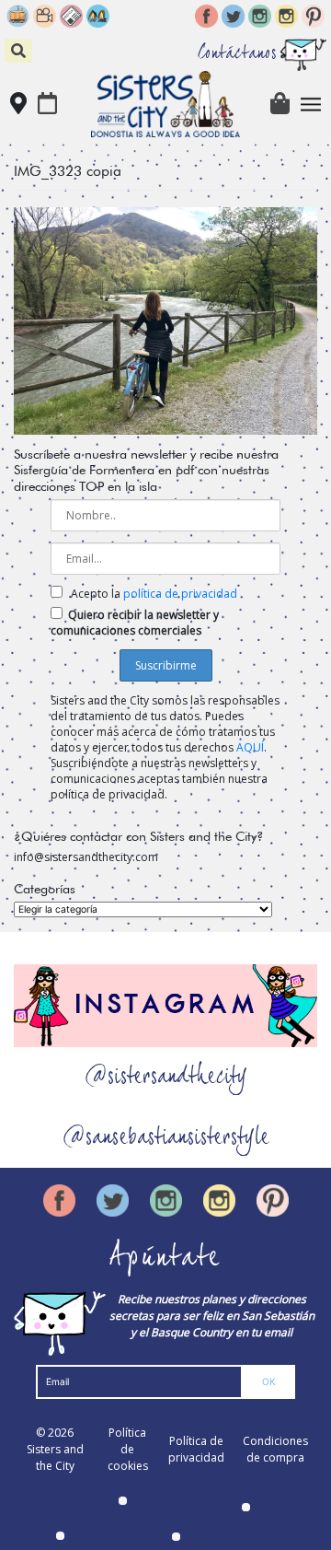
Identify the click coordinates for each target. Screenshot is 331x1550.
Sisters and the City (55, 1457)
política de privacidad (180, 593)
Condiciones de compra (275, 1449)
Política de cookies (128, 1449)
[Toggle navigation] (311, 104)
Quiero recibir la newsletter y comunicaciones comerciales (135, 622)
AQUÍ (250, 747)
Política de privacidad (196, 1449)
